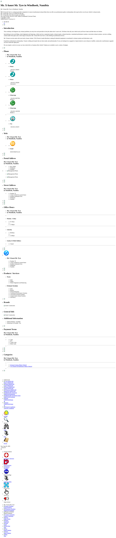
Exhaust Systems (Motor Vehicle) (18, 365)
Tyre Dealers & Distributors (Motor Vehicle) (21, 366)
